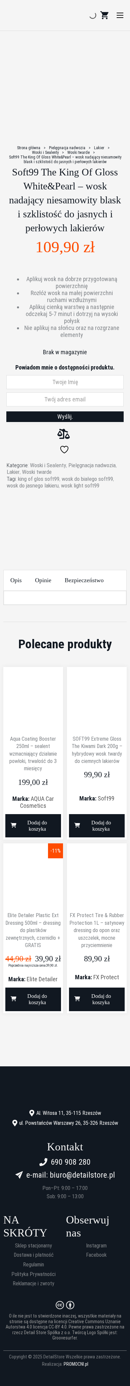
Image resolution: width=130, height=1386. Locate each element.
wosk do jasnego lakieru (33, 485)
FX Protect (106, 977)
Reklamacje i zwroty (33, 1284)
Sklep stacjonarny (33, 1246)
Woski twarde (78, 152)
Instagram (96, 1246)
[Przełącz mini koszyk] (104, 15)
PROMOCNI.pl (76, 1364)
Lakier (99, 148)
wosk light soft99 (80, 485)
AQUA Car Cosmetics (37, 802)
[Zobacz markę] (65, 514)
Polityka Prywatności (33, 1274)
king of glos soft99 (38, 479)
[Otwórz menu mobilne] (120, 15)
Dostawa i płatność (34, 1255)
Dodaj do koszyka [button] (37, 826)
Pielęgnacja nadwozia (67, 148)
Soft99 (106, 798)
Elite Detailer (42, 979)
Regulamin (33, 1265)
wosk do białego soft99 (87, 479)
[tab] (16, 580)
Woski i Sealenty (45, 152)
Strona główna (28, 148)
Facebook (96, 1255)
